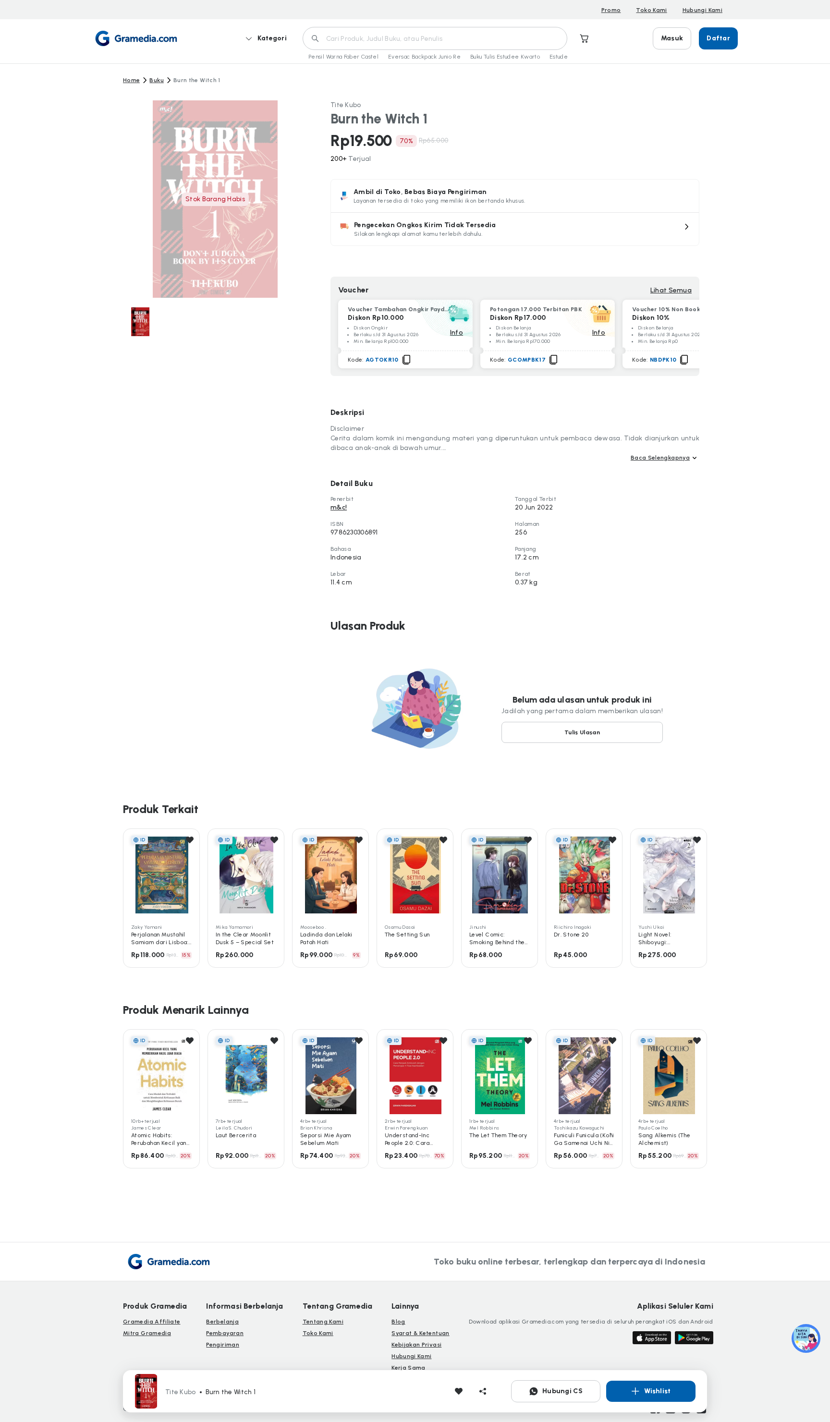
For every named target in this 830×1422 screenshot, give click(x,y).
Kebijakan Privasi (416, 1344)
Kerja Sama (408, 1367)
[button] (515, 229)
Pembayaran (225, 1333)
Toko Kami (651, 10)
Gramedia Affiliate (151, 1321)
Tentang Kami (323, 1321)
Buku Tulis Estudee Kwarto (505, 56)
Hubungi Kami (702, 10)
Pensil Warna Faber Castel (343, 56)
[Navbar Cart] (584, 38)
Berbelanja (222, 1321)
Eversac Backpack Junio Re (424, 56)
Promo (611, 10)
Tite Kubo (345, 105)
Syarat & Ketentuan (420, 1333)
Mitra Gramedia (147, 1333)
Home (131, 80)
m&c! (338, 507)
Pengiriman (222, 1344)
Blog (398, 1321)
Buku (156, 80)
